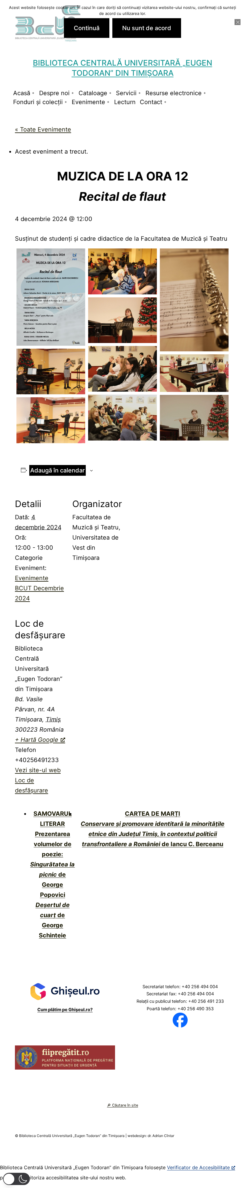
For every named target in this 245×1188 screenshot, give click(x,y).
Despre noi (54, 93)
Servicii (126, 93)
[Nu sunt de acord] (238, 22)
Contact (151, 102)
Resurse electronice (174, 93)
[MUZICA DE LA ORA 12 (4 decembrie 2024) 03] (122, 369)
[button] (16, 1179)
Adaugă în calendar (57, 470)
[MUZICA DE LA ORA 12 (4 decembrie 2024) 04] (50, 371)
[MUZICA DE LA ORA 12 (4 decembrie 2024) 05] (194, 373)
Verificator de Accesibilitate (198, 1167)
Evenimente (88, 102)
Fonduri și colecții (38, 102)
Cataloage (93, 93)
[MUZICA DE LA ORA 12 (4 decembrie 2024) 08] (50, 420)
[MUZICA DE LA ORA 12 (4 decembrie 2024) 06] (122, 417)
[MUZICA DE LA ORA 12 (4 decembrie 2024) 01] (194, 299)
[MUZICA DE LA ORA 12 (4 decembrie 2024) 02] (122, 320)
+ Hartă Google (36, 739)
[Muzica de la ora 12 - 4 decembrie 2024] (50, 297)
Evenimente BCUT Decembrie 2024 (39, 588)
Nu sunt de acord (146, 28)
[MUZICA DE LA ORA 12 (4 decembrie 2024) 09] (122, 271)
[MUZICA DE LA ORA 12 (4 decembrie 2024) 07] (194, 418)
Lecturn (125, 102)
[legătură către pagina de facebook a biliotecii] (180, 1019)
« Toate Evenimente (43, 129)
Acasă (21, 93)
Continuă (86, 28)
